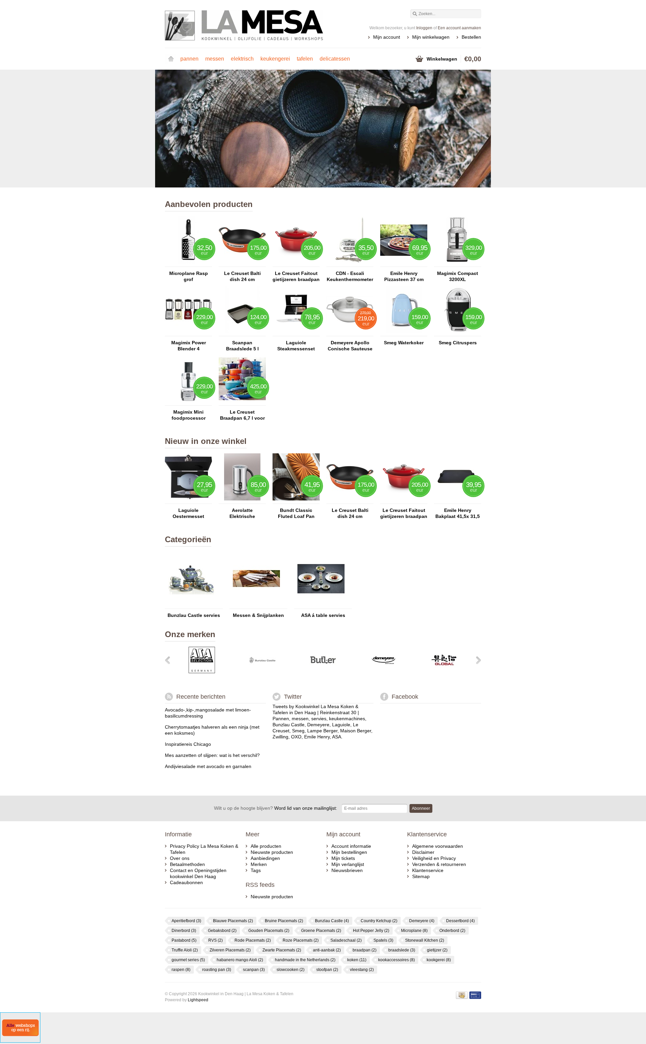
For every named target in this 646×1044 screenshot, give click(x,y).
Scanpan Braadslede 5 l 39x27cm (242, 346)
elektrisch (242, 59)
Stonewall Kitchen (424, 940)
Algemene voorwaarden (437, 846)
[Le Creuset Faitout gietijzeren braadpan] (296, 263)
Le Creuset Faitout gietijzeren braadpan (296, 276)
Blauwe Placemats (233, 920)
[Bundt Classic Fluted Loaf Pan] (296, 500)
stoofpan (327, 969)
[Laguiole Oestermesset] (188, 500)
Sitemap (421, 876)
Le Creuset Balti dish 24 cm (242, 276)
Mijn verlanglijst (347, 864)
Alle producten (266, 846)
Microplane (414, 930)
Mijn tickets (343, 858)
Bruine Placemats (284, 920)
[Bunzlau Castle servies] (192, 605)
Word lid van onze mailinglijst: (275, 808)
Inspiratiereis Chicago (188, 744)
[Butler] (323, 671)
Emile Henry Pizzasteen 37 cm (404, 276)
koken (356, 960)
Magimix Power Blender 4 (188, 345)
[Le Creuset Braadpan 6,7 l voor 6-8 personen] (242, 402)
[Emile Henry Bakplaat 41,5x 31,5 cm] (457, 500)
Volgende (472, 129)
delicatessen (335, 59)
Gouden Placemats (268, 930)
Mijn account (386, 37)
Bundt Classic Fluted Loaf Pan (296, 513)
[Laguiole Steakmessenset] (296, 333)
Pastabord (184, 940)
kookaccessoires (396, 960)
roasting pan (216, 969)
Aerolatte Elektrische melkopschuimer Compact (242, 513)
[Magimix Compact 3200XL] (457, 263)
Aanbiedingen (265, 858)
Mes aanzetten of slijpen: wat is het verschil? (212, 755)
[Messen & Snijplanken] (256, 605)
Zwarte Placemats (281, 950)
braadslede (401, 950)
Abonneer (421, 808)
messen (214, 59)
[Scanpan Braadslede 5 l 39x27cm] (242, 333)
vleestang (362, 969)
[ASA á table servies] (321, 605)
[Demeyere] (383, 671)
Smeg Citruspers (458, 342)
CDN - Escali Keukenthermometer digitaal (350, 276)
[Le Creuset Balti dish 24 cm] (242, 263)
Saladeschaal (346, 940)
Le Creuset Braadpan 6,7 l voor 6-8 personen (242, 415)
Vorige (173, 129)
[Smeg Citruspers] (457, 333)
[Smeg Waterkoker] (403, 333)
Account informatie (351, 846)
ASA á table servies (323, 615)
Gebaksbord (222, 930)
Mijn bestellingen (349, 852)
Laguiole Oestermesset (188, 513)
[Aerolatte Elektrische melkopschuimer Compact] (242, 500)
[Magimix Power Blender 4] (188, 333)
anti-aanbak (327, 950)
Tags (256, 870)
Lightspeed (198, 1000)
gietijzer (437, 950)
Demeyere (421, 920)
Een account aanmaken (459, 28)
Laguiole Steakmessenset (296, 345)
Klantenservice (427, 870)
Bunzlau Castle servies (194, 615)
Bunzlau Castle (332, 920)
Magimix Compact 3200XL (457, 276)
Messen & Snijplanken (258, 615)
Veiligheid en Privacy (434, 858)
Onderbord (452, 930)
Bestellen (471, 37)
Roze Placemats (301, 940)
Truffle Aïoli (185, 950)
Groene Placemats (321, 930)
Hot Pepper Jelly (371, 930)
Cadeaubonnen (186, 882)
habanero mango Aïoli (240, 960)
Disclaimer (423, 852)
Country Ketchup (379, 920)
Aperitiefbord (186, 920)
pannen (189, 59)
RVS (215, 940)
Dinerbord (184, 930)
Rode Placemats (253, 940)
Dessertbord (460, 920)
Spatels (383, 940)
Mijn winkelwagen (431, 37)
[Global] (444, 671)
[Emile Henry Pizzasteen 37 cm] (403, 263)
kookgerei (439, 960)
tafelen (305, 59)
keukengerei (275, 59)
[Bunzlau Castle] (262, 671)
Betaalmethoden (187, 864)
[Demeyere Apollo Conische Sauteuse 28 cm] (349, 333)
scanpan (254, 969)
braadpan (364, 950)
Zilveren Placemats (230, 950)
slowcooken (290, 969)
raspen (181, 969)
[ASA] (202, 671)
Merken (259, 864)
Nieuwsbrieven (347, 870)
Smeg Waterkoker (404, 342)
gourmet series (188, 960)
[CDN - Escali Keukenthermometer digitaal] (349, 263)
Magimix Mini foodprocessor (189, 415)
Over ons (179, 858)
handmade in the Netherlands (305, 960)
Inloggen (424, 28)
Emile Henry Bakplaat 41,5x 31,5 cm (457, 513)
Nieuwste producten (272, 852)
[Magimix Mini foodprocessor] (188, 402)
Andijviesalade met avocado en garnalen (208, 766)
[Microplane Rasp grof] (188, 263)
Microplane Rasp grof (188, 276)
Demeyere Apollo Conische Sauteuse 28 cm (350, 346)
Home (171, 59)
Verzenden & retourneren (439, 864)
